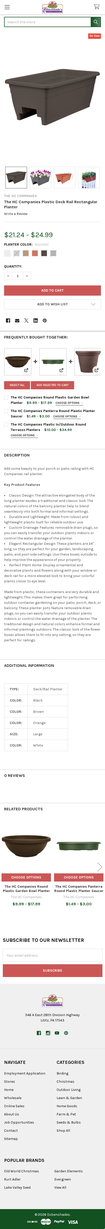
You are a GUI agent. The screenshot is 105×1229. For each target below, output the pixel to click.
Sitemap (11, 1139)
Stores (9, 1081)
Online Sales (14, 1106)
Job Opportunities (19, 1122)
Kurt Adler (12, 1179)
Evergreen (62, 1179)
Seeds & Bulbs (69, 1122)
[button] (52, 304)
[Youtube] (57, 1033)
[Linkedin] (36, 320)
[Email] (17, 320)
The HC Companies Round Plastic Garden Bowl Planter (26, 888)
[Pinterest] (45, 320)
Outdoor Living (69, 1090)
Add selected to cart (52, 385)
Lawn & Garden (69, 1098)
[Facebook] (8, 320)
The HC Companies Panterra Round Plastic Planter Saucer (78, 888)
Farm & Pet (66, 1114)
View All (60, 1187)
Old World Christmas (21, 1171)
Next (100, 867)
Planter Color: (26, 244)
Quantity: (13, 266)
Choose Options (68, 403)
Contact (11, 1130)
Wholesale (12, 1098)
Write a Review (16, 214)
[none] (52, 97)
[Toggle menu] (7, 7)
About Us (11, 1114)
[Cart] (97, 7)
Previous (5, 867)
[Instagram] (48, 1033)
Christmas (65, 1081)
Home (9, 1090)
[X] (26, 320)
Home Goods (67, 1106)
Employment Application (24, 1073)
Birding (62, 1073)
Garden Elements (68, 1171)
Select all (17, 385)
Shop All (63, 1130)
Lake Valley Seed (17, 1187)
